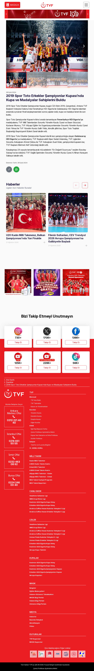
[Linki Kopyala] (9, 169)
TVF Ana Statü (36, 400)
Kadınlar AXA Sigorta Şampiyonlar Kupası (45, 569)
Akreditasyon (34, 623)
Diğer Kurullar (35, 422)
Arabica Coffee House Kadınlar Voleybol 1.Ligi (47, 508)
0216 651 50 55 (14, 442)
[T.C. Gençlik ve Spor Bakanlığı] (73, 654)
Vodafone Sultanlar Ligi (38, 496)
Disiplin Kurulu (36, 419)
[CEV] (81, 654)
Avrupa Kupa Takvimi (37, 550)
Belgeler (32, 588)
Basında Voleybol (36, 620)
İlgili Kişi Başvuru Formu (39, 429)
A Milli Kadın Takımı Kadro (39, 464)
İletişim (32, 442)
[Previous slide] (10, 46)
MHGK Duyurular (36, 642)
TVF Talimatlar (36, 403)
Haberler (32, 617)
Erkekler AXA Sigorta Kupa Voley (42, 505)
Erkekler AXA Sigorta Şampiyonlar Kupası (45, 572)
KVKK (31, 426)
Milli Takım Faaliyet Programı (40, 480)
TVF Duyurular (35, 639)
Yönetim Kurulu (36, 413)
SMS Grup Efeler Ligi (37, 499)
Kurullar (32, 410)
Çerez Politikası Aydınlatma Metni (43, 432)
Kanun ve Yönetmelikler (39, 406)
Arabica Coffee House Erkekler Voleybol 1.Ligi (47, 512)
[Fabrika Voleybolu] (33, 654)
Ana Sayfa (10, 380)
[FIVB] (57, 654)
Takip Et (18, 342)
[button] (87, 14)
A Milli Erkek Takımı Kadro (39, 470)
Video (31, 626)
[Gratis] (47, 282)
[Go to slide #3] (57, 80)
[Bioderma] (18, 282)
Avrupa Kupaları (35, 575)
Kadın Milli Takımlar (37, 461)
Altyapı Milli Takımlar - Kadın (40, 473)
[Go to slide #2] (37, 80)
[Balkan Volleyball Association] (65, 654)
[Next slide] (84, 46)
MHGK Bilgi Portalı (36, 598)
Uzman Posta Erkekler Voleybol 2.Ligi (43, 540)
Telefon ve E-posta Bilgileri (40, 445)
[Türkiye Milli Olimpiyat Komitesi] (49, 654)
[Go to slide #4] (77, 80)
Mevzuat (32, 397)
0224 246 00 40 (14, 483)
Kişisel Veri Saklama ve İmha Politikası (44, 435)
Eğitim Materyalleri (36, 591)
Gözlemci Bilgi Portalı (37, 604)
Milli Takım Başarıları (37, 483)
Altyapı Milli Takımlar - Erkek (40, 477)
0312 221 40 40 (14, 421)
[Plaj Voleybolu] (41, 654)
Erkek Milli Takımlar (37, 467)
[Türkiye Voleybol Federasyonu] (47, 5)
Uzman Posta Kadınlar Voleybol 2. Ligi (44, 537)
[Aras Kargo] (76, 282)
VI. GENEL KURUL (36, 448)
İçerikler (10, 382)
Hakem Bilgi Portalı (36, 601)
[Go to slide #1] (16, 80)
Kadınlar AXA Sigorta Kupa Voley (42, 502)
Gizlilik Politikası (36, 438)
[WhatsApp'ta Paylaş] (16, 169)
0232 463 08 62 (14, 463)
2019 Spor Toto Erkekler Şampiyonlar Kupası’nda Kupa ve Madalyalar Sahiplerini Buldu (42, 385)
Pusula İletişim (49, 665)
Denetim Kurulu (36, 416)
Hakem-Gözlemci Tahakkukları (41, 594)
